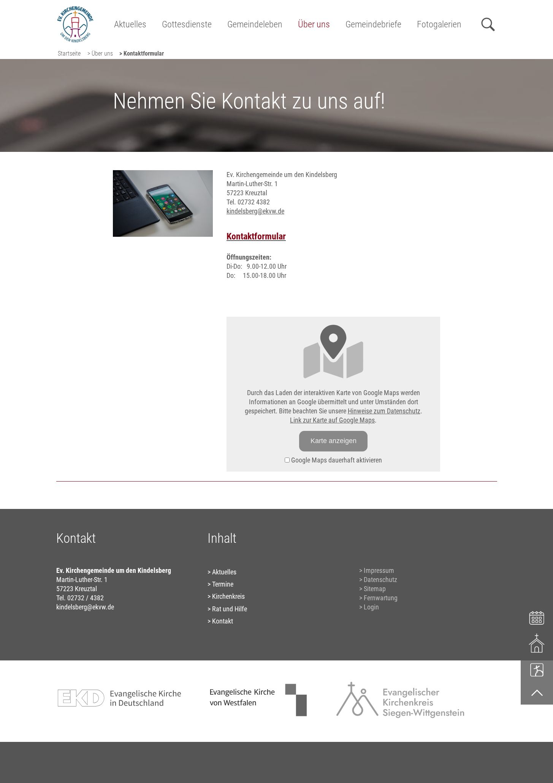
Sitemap (375, 589)
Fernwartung (381, 598)
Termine (222, 584)
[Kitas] (536, 669)
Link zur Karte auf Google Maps (332, 420)
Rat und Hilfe (229, 609)
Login (371, 607)
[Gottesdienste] (536, 643)
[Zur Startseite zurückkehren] (75, 10)
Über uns (314, 24)
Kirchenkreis (228, 596)
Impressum (379, 570)
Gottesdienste (187, 24)
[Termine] (536, 617)
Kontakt (222, 621)
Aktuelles (130, 24)
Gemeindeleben (254, 24)
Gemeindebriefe (373, 24)
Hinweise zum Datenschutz (384, 411)
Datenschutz (380, 580)
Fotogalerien (439, 24)
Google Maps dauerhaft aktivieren (336, 460)
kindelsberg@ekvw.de (255, 211)
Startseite (69, 53)
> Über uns (100, 53)
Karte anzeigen (334, 441)
